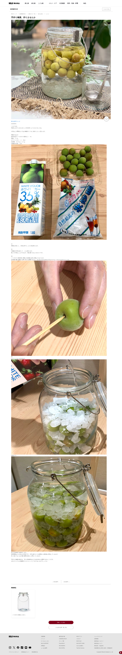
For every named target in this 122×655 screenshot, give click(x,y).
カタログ (79, 638)
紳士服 (33, 3)
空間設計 (43, 645)
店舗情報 (43, 636)
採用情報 (96, 638)
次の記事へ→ (67, 581)
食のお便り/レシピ (15, 121)
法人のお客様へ (80, 645)
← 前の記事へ (55, 581)
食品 (84, 3)
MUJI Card (79, 641)
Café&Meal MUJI (63, 638)
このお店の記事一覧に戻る (61, 627)
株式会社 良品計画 (98, 645)
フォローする (106, 9)
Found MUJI (61, 643)
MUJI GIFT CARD (80, 643)
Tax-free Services (80, 648)
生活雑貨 (62, 3)
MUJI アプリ (79, 636)
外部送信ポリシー (25, 652)
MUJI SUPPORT (44, 643)
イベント (43, 638)
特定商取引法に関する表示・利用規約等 (103, 648)
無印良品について (98, 643)
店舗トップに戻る (61, 622)
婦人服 (27, 3)
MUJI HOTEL (62, 648)
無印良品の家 (62, 636)
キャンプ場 (61, 641)
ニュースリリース (98, 636)
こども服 (40, 3)
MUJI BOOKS (62, 645)
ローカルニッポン (45, 641)
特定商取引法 (35, 652)
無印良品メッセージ (98, 641)
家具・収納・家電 (72, 3)
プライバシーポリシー (14, 652)
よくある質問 (44, 648)
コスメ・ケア (53, 3)
